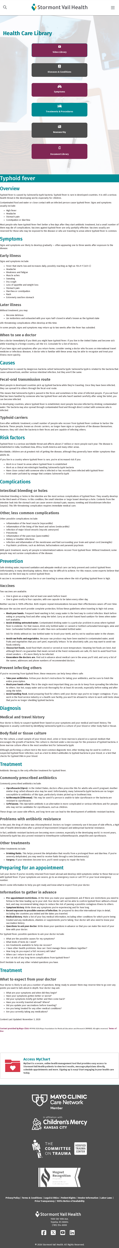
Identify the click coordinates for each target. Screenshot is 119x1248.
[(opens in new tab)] (59, 1102)
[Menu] (113, 7)
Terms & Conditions (32, 1198)
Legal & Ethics (51, 1198)
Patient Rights (68, 1198)
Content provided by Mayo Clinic (14, 1028)
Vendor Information (88, 1198)
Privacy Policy (13, 1198)
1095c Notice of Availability (70, 1201)
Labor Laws (106, 1198)
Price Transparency (45, 1201)
